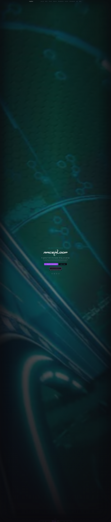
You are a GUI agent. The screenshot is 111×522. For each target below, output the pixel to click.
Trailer (50, 1)
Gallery (42, 1)
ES (80, 1)
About (46, 1)
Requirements (61, 1)
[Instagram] (54, 273)
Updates (66, 1)
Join (77, 1)
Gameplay (55, 1)
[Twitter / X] (52, 273)
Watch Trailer (62, 264)
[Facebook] (59, 273)
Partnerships (72, 1)
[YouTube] (56, 273)
